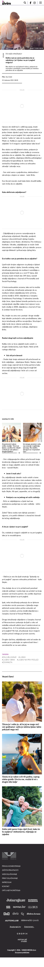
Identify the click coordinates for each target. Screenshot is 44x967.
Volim (3, 55)
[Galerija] (22, 27)
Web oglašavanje (9, 874)
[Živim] (6, 3)
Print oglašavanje (10, 878)
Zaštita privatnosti (10, 870)
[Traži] (25, 2)
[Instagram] (35, 2)
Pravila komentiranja (11, 866)
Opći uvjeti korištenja (11, 890)
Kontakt (5, 886)
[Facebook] (30, 2)
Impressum (6, 882)
